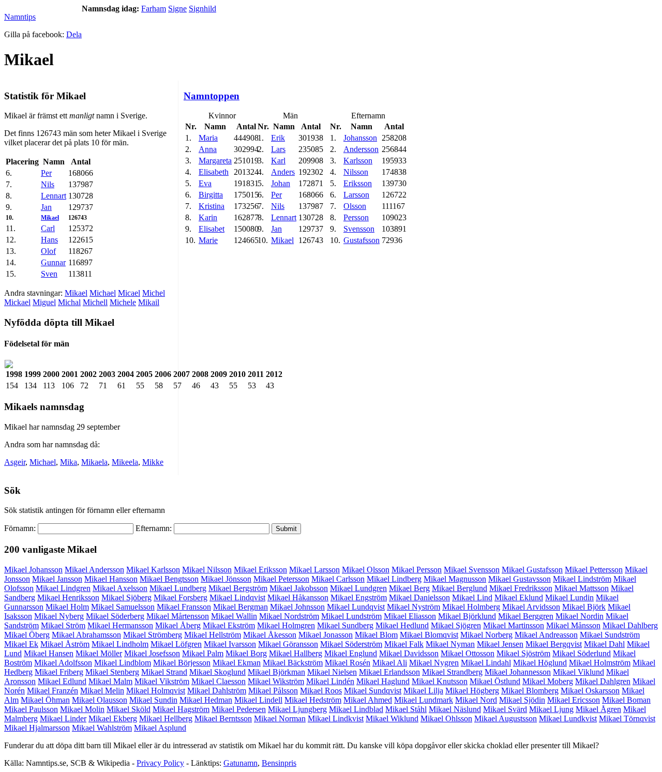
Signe (177, 8)
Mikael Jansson (57, 578)
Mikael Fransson (184, 606)
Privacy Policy (160, 763)
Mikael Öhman (45, 699)
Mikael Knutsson (440, 681)
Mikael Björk (584, 606)
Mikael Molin (82, 709)
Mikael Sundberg (345, 625)
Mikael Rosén (347, 662)
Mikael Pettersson (594, 569)
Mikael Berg (409, 588)
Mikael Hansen (48, 653)
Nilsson (355, 172)
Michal (69, 302)
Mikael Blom (376, 634)
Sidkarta (644, 763)
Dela (74, 34)
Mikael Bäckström (293, 662)
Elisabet (211, 228)
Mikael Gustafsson (532, 569)
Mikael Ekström (229, 625)
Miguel (44, 302)
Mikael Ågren (598, 709)
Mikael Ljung (551, 709)
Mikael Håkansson (297, 597)
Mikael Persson (417, 569)
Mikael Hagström (181, 709)
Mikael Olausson (99, 699)
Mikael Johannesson (518, 672)
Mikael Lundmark (423, 699)
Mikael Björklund (467, 616)
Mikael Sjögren (456, 625)
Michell (95, 302)
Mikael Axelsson (120, 588)
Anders (283, 172)
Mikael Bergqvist (553, 644)
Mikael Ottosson (467, 653)
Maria (208, 137)
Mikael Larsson (314, 569)
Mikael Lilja (423, 690)
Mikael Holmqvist (155, 690)
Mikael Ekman (237, 662)
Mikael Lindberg (394, 578)
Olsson (354, 206)
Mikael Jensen (500, 644)
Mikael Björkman (276, 672)
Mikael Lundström (351, 616)
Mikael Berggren (525, 616)
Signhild (202, 8)
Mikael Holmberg (471, 606)
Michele (123, 302)
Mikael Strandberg (452, 672)
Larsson (356, 194)
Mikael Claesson (218, 681)
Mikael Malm (110, 681)
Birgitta (211, 194)
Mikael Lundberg (177, 588)
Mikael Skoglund (217, 672)
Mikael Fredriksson (520, 588)
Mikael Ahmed (367, 699)
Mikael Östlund (495, 681)
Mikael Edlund (62, 681)
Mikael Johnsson (297, 606)
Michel (153, 293)
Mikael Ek (21, 644)
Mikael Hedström (312, 699)
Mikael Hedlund (402, 625)
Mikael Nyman (450, 644)
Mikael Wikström (276, 681)
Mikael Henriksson (68, 597)
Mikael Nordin (579, 616)
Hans (49, 239)
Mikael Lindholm (120, 644)
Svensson (358, 228)
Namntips (20, 16)
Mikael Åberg (178, 625)
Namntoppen (211, 95)
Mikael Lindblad (356, 709)
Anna (208, 149)
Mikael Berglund (459, 588)
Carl (48, 228)
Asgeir (14, 462)
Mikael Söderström (351, 644)
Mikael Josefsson (152, 653)
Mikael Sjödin (522, 699)
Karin (208, 217)
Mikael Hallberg (295, 653)
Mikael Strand (164, 672)
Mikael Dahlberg (630, 625)
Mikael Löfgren (176, 644)
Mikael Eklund (518, 597)
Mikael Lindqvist (237, 597)
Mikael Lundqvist (356, 606)
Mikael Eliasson (410, 616)
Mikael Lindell (258, 699)
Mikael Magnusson (455, 578)
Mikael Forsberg (180, 597)
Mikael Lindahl (486, 662)
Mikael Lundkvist (568, 718)
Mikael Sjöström (523, 653)
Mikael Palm (202, 653)
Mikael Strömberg (152, 634)
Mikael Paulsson (31, 709)
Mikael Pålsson (273, 690)
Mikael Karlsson (153, 569)
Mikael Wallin (234, 616)
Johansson (360, 137)
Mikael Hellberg (165, 718)
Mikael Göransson (288, 644)
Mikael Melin (102, 690)
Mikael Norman (280, 718)
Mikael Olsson (365, 569)
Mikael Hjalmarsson (37, 727)
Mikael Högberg (472, 690)
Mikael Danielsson (419, 597)
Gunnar (53, 262)
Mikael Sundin (153, 699)
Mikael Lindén (330, 681)
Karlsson (357, 160)
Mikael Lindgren (63, 588)
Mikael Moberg (547, 681)
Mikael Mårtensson (177, 616)
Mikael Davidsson (409, 653)
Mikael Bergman (240, 606)
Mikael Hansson (111, 578)
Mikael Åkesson (269, 634)
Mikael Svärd (505, 709)
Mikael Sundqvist (372, 690)
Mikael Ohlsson (446, 718)
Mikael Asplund (160, 727)
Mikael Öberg (27, 634)
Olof (48, 251)
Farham (153, 8)
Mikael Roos (321, 690)
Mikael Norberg (486, 634)
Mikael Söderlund (581, 653)
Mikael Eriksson (260, 569)
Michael (102, 293)
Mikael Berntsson (223, 718)
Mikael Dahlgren (602, 681)
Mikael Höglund (540, 662)
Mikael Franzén (52, 690)
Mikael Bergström (237, 588)
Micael (129, 293)
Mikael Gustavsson (519, 578)
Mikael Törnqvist (627, 718)
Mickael (17, 302)
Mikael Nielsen (332, 672)
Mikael (50, 217)
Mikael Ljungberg (297, 709)
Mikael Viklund (578, 672)
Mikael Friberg (59, 672)
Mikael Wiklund (392, 718)
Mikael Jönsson (226, 578)
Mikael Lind (472, 597)
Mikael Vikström (161, 681)
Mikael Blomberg (530, 690)
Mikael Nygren (434, 662)
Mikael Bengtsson (169, 578)
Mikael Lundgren (358, 588)
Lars (278, 149)
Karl (278, 160)
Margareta (215, 160)
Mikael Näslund (455, 709)
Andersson (361, 149)
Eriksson (357, 183)
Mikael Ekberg (112, 718)
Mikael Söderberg (115, 616)
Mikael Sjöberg (126, 597)
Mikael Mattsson (581, 588)
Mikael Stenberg (112, 672)
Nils (47, 184)
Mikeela (125, 462)
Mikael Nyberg (59, 616)
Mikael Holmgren (286, 625)
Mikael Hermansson (120, 625)
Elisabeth (214, 172)
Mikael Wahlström (102, 727)
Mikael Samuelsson (123, 606)
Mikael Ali (389, 662)
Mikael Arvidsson (531, 606)
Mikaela (94, 462)
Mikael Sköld (129, 709)
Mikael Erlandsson (389, 672)
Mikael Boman (626, 699)
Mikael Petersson (281, 578)
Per (46, 173)
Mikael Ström (63, 625)
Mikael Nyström (413, 606)
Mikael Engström (358, 597)
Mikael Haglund (383, 681)
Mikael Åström (64, 644)
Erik (278, 137)
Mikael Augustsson (505, 718)
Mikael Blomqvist (429, 634)
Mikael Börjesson (181, 662)
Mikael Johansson (33, 569)
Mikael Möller (99, 653)
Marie (208, 240)
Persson (356, 217)
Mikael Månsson (573, 625)
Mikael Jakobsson (298, 588)
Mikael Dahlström (216, 690)
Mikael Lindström (582, 578)
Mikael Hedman (205, 699)
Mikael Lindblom (122, 662)
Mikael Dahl (604, 644)
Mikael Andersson (94, 569)
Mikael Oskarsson (590, 690)
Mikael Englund (350, 653)
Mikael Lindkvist (336, 718)
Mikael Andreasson (546, 634)
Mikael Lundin (569, 597)
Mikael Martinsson (513, 625)
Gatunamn (240, 763)
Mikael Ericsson (573, 699)
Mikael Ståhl (406, 709)
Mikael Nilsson (207, 569)
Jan (46, 207)
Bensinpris (279, 763)
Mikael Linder (63, 718)
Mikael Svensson (472, 569)
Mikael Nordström (289, 616)
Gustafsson (361, 240)
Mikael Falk (404, 644)
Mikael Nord (476, 699)
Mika (68, 462)
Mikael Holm (67, 606)
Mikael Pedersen (239, 709)
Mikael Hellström (212, 634)
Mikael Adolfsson (63, 662)
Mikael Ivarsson (230, 644)
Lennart (53, 195)
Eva (205, 183)
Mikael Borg (246, 653)
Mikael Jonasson (325, 634)
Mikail (148, 302)
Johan (280, 183)
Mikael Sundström (610, 634)
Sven (49, 273)
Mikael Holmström (599, 662)
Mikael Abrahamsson (86, 634)
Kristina (211, 206)
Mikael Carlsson (338, 578)
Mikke (152, 462)
